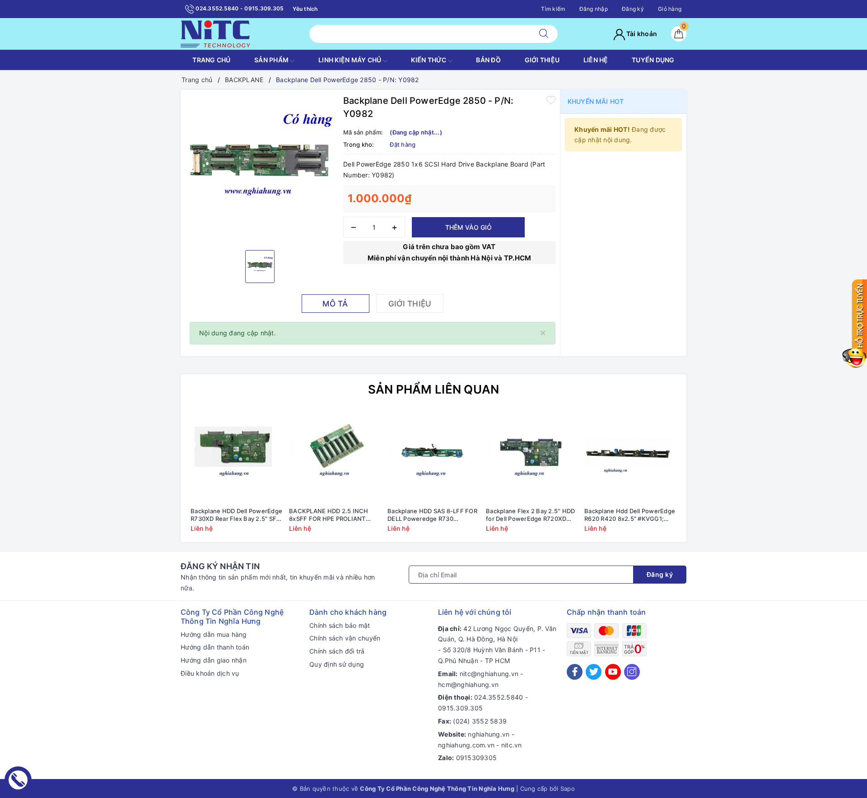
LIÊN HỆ (595, 60)
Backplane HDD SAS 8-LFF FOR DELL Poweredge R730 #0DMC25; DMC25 (432, 515)
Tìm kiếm (553, 8)
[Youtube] (613, 672)
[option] (259, 168)
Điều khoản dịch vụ (210, 673)
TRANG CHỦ (211, 60)
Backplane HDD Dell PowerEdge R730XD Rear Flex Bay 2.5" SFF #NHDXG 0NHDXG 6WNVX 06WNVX (236, 515)
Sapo (567, 788)
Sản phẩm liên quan (433, 389)
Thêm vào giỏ (468, 227)
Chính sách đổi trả (337, 651)
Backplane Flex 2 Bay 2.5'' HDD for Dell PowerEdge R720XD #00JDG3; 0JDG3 (530, 515)
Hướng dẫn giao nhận (214, 660)
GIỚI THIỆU (542, 60)
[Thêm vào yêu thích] (550, 99)
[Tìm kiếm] (544, 34)
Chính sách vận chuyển (344, 638)
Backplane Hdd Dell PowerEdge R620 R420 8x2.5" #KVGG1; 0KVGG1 (629, 515)
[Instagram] (632, 672)
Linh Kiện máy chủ (350, 60)
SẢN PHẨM (272, 60)
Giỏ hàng (669, 8)
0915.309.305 (460, 708)
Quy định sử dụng (336, 664)
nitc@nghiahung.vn (489, 673)
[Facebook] (575, 672)
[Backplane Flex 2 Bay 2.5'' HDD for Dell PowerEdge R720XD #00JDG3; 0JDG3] (532, 457)
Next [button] (704, 478)
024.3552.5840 (498, 697)
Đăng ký (633, 8)
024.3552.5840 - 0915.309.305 (239, 8)
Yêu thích (305, 8)
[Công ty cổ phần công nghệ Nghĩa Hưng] (215, 33)
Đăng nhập (593, 8)
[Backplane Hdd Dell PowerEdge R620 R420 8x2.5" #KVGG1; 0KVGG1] (630, 457)
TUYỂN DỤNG (653, 60)
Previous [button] (162, 478)
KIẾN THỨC (429, 60)
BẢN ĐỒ (488, 60)
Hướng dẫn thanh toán (215, 647)
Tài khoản (641, 33)
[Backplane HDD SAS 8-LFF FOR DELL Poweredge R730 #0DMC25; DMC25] (433, 457)
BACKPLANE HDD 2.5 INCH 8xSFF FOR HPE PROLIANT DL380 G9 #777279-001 (328, 515)
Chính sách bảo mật (339, 625)
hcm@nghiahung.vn (468, 684)
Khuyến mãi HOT (596, 101)
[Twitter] (593, 672)
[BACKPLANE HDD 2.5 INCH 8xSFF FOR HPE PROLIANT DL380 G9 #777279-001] (335, 457)
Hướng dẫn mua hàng (214, 634)
